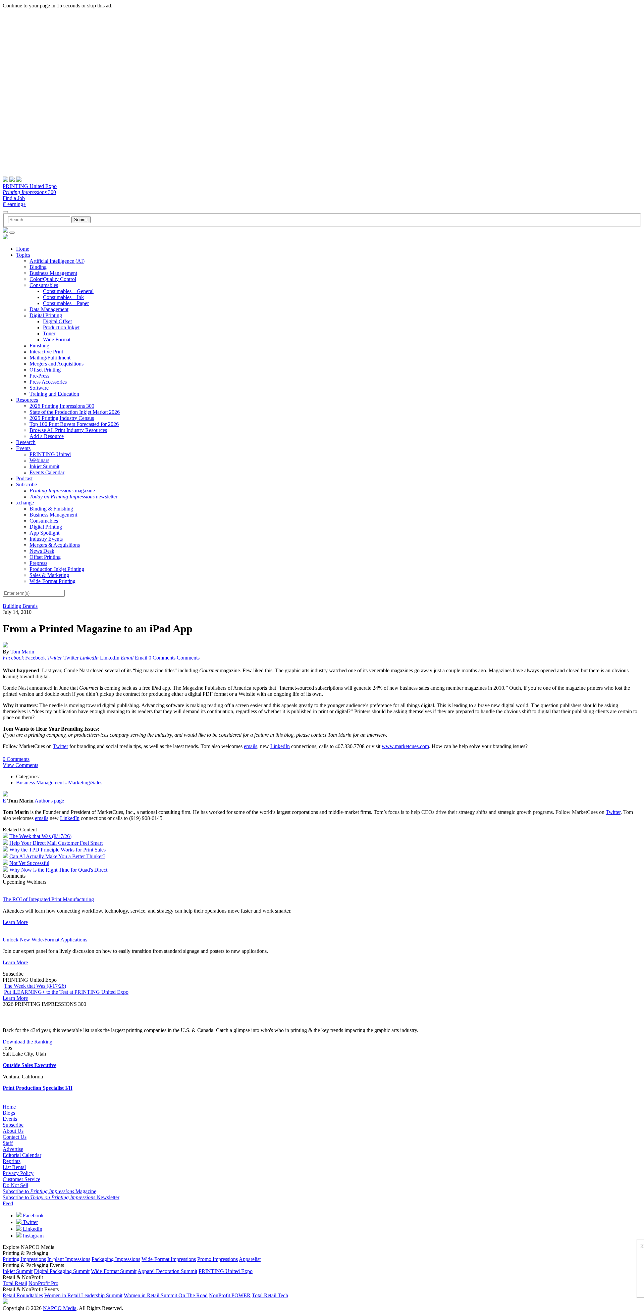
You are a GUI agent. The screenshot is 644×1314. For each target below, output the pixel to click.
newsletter (73, 496)
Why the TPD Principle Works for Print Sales (57, 850)
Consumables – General (68, 291)
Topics (23, 255)
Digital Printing (46, 315)
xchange (25, 502)
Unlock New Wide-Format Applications (45, 939)
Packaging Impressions (116, 1259)
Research (26, 442)
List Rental (14, 1167)
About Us (13, 1131)
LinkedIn (280, 746)
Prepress (38, 563)
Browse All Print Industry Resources (68, 430)
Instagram (32, 1235)
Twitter (60, 746)
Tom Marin (22, 651)
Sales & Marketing (49, 575)
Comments (188, 658)
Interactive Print (46, 351)
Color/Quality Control (53, 279)
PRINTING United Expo (30, 186)
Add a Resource (47, 436)
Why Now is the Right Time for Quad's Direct (58, 870)
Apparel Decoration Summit (167, 1271)
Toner (49, 333)
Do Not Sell (15, 1185)
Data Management (49, 309)
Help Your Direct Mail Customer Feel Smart (56, 843)
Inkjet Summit (44, 466)
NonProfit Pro (43, 1283)
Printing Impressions (24, 1259)
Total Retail (15, 1283)
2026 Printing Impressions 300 (62, 406)
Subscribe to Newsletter (61, 1197)
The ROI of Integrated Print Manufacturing (48, 899)
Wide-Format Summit (114, 1271)
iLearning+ (14, 204)
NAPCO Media (59, 1308)
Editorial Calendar (22, 1155)
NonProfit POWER (230, 1295)
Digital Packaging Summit (62, 1271)
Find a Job (14, 198)
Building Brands (20, 606)
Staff (8, 1143)
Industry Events (46, 539)
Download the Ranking (27, 1041)
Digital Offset (57, 321)
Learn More (15, 922)
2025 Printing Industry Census (62, 418)
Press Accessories (48, 382)
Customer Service (21, 1179)
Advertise (13, 1149)
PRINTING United (50, 454)
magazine (62, 490)
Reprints (11, 1161)
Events (23, 448)
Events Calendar (47, 472)
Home (22, 249)
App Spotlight (44, 533)
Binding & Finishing (51, 509)
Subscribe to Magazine (49, 1191)
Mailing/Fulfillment (50, 357)
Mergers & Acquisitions (55, 545)
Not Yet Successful (29, 863)
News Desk (42, 551)
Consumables (44, 285)
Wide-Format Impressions (169, 1259)
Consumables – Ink (63, 297)
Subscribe (26, 484)
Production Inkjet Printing (57, 569)
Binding (38, 267)
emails (250, 746)
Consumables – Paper (66, 303)
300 (29, 192)
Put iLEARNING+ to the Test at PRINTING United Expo (66, 992)
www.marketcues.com (405, 746)
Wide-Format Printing (52, 581)
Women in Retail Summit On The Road (166, 1295)
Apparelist (250, 1259)
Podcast (24, 478)
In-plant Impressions (68, 1259)
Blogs (9, 1113)
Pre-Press (39, 376)
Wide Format (56, 339)
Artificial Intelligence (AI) (57, 261)
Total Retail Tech (270, 1295)
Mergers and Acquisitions (57, 364)
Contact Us (14, 1137)
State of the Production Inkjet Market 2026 (75, 412)
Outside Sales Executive (29, 1065)
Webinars (39, 460)
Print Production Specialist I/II (37, 1088)
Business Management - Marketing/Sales (59, 782)
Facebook (32, 1215)
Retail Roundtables (23, 1295)
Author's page (49, 801)
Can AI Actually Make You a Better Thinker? (57, 856)
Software (39, 388)
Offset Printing (45, 370)
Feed (8, 1203)
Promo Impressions (217, 1259)
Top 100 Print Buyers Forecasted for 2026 (74, 424)
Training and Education (54, 394)
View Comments (20, 765)
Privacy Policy (18, 1173)
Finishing (39, 345)
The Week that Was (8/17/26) (40, 836)
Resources (27, 400)
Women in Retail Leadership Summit (83, 1295)
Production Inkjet (61, 327)
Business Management (53, 273)
